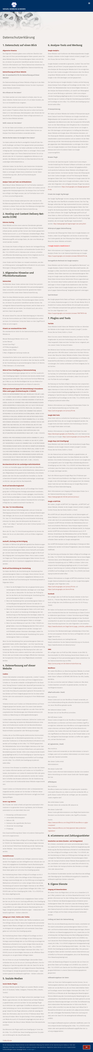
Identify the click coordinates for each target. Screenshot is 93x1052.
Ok (86, 1047)
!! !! (59, 246)
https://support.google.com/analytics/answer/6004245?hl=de (67, 256)
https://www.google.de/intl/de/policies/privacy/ (63, 497)
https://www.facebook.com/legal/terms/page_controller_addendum (70, 626)
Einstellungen (31, 1049)
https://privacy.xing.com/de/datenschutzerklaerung (64, 663)
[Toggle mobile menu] (89, 3)
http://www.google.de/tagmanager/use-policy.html (69, 224)
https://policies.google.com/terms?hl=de (61, 589)
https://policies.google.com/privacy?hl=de (61, 411)
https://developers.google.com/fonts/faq (61, 434)
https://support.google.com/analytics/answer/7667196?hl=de (67, 313)
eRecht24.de (8, 1040)
